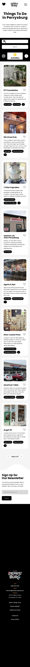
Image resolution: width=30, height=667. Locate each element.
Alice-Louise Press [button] (12, 335)
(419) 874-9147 (15, 586)
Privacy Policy (15, 619)
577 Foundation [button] (11, 90)
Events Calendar (15, 606)
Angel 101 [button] (8, 430)
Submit (7, 498)
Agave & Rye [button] (9, 284)
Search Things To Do (15, 602)
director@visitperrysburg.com (15, 590)
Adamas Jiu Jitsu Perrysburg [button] (11, 237)
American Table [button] (11, 385)
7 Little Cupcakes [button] (11, 187)
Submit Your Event (15, 610)
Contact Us (15, 615)
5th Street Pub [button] (10, 137)
